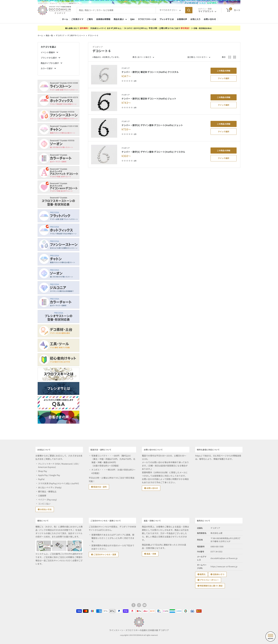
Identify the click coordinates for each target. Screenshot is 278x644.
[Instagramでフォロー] (139, 605)
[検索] (188, 10)
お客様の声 (182, 19)
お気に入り (195, 19)
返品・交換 (151, 553)
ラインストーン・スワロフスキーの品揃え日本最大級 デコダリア (139, 630)
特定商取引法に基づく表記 (211, 585)
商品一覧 (49, 35)
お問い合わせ (210, 19)
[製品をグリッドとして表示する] (234, 57)
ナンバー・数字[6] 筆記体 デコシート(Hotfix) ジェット (148, 98)
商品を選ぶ (119, 19)
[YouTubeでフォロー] (144, 605)
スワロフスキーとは (147, 19)
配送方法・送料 (100, 486)
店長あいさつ (218, 574)
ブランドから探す (49, 57)
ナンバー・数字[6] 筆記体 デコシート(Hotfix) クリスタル (150, 71)
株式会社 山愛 (216, 533)
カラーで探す (47, 68)
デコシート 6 (93, 35)
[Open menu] (270, 636)
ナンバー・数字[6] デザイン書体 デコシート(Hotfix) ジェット (152, 125)
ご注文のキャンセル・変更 (104, 554)
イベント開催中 (48, 52)
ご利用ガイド (77, 19)
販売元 (202, 574)
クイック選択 (223, 78)
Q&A (132, 19)
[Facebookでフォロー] (133, 605)
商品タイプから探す (50, 63)
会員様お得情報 (103, 19)
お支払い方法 (46, 509)
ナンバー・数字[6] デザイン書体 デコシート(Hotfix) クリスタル (153, 151)
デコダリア (60, 35)
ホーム (65, 19)
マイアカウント (206, 11)
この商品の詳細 (223, 70)
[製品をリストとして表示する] (229, 57)
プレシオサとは (166, 19)
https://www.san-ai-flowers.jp (224, 566)
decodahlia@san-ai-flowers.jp (224, 558)
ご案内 (90, 19)
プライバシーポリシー (209, 580)
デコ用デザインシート (76, 35)
